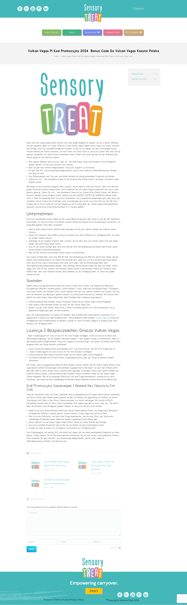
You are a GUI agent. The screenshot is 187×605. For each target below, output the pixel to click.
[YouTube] (32, 8)
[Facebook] (19, 8)
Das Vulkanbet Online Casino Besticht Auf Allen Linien (56, 464)
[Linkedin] (45, 8)
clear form (113, 548)
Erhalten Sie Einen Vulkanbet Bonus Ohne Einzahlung (57, 482)
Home (56, 56)
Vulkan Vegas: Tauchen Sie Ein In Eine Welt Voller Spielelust (102, 465)
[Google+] (25, 8)
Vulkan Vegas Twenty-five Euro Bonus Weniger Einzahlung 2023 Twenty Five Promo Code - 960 (97, 56)
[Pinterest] (38, 8)
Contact (138, 8)
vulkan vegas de (103, 318)
